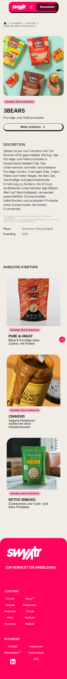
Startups (30, 617)
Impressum (36, 646)
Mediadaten (12, 652)
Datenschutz (36, 652)
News (29, 598)
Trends (29, 611)
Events (10, 598)
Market (29, 623)
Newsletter (47, 7)
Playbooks (29, 605)
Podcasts (10, 611)
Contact (12, 646)
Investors (10, 623)
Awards (10, 605)
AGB (36, 659)
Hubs (10, 617)
